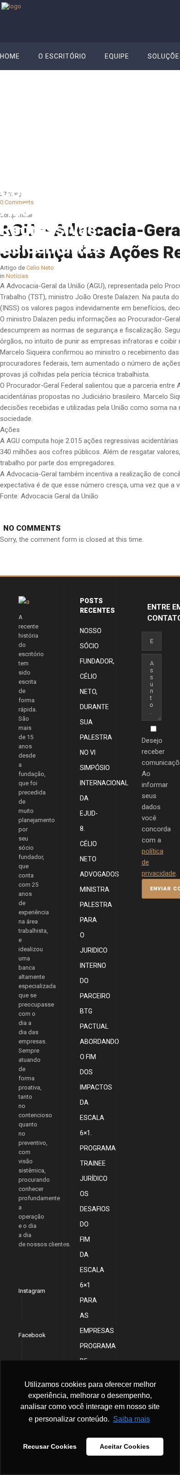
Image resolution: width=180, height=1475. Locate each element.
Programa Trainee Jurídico (98, 1163)
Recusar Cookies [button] (50, 1446)
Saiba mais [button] (131, 1419)
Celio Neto (128, 148)
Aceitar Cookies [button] (125, 1446)
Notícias (160, 148)
